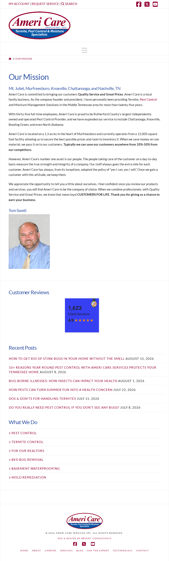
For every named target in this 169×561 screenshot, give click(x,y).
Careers (50, 550)
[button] (84, 50)
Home (24, 550)
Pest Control (148, 99)
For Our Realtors (28, 451)
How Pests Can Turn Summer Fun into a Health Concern (61, 390)
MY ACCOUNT (19, 4)
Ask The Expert (98, 550)
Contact (142, 550)
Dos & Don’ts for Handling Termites (42, 398)
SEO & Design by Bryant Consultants (84, 538)
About (36, 550)
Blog (79, 550)
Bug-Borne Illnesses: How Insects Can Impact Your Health (63, 381)
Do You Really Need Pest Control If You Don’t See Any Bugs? (64, 407)
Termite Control (27, 442)
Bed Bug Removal (27, 459)
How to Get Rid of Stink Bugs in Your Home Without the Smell (67, 358)
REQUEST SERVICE (45, 4)
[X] (148, 4)
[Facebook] (140, 4)
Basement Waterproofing (36, 468)
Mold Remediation (29, 477)
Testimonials (123, 550)
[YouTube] (156, 4)
